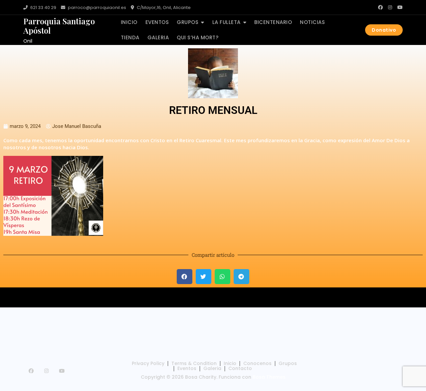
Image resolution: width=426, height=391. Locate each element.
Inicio (129, 22)
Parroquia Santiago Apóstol (59, 26)
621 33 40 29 (42, 7)
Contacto (240, 368)
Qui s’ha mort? (197, 37)
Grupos (187, 22)
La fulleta (226, 22)
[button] (184, 276)
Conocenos (257, 363)
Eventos (157, 22)
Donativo (384, 30)
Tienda (130, 37)
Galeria (158, 37)
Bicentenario (273, 22)
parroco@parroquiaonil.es (96, 7)
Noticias (312, 22)
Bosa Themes (269, 377)
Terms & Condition (194, 363)
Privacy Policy (148, 363)
